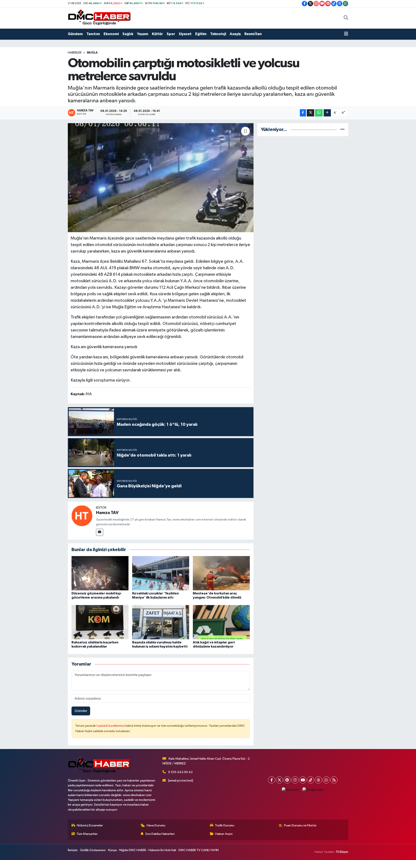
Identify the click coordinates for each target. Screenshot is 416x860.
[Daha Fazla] (327, 112)
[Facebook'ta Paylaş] (303, 112)
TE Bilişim (342, 851)
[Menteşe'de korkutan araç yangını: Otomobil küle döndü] (221, 573)
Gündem (75, 34)
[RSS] (334, 779)
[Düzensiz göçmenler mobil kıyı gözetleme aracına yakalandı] (100, 573)
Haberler (74, 52)
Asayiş (235, 34)
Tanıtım (93, 34)
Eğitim (200, 34)
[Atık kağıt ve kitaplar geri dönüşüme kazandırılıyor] (221, 622)
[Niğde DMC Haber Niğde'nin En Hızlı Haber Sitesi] (99, 17)
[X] (279, 779)
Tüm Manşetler (87, 834)
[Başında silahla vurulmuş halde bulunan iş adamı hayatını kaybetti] (160, 622)
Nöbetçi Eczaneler (90, 825)
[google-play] (313, 789)
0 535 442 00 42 (180, 772)
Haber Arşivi (223, 834)
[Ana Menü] (346, 34)
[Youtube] (302, 779)
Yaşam (142, 34)
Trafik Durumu (224, 825)
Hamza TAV (107, 513)
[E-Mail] (99, 532)
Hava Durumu (156, 825)
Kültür (157, 34)
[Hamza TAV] (82, 515)
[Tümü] (342, 129)
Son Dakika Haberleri (160, 834)
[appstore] (290, 789)
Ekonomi (111, 34)
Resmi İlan (253, 34)
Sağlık (127, 34)
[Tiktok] (310, 779)
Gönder (81, 711)
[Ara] (346, 18)
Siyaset (185, 34)
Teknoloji (218, 34)
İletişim (73, 850)
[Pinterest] (287, 779)
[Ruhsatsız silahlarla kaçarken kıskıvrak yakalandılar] (100, 622)
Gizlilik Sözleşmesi (93, 850)
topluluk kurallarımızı (110, 725)
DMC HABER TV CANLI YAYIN (199, 850)
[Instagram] (295, 779)
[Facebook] (271, 779)
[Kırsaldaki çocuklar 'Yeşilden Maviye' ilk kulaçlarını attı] (160, 573)
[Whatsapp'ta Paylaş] (319, 112)
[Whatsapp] (326, 779)
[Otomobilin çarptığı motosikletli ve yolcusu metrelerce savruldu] (161, 177)
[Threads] (318, 779)
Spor (171, 34)
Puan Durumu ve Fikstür (300, 825)
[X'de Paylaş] (310, 112)
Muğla (92, 52)
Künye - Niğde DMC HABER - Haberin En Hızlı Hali (142, 850)
